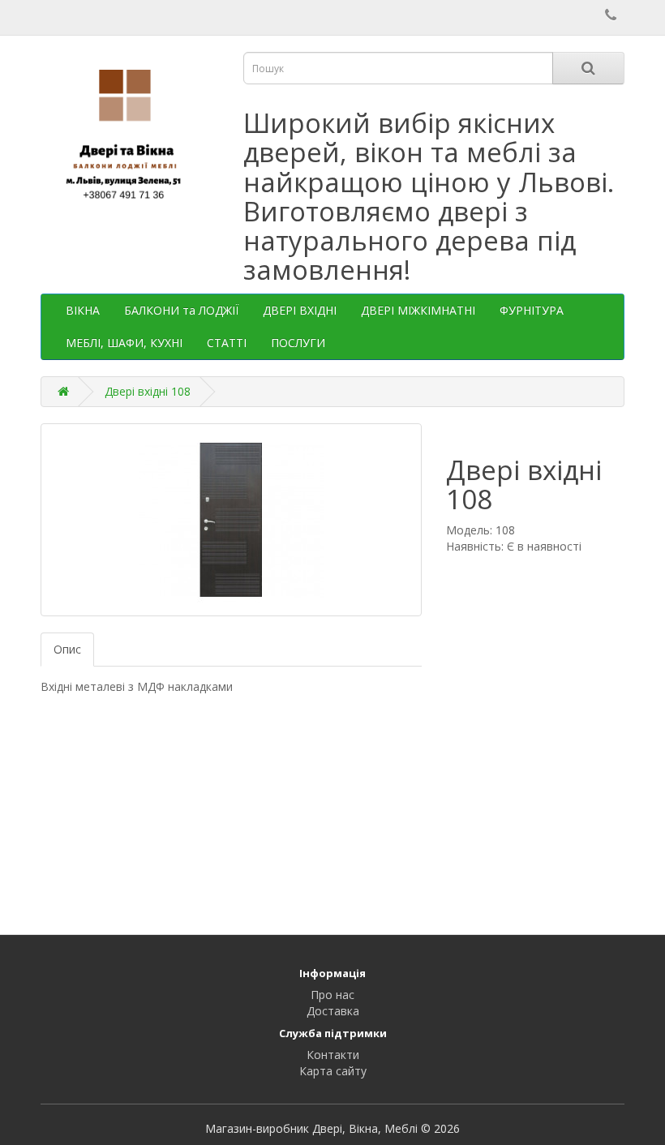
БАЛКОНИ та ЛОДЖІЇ (181, 310)
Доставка (333, 1010)
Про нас (332, 994)
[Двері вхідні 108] (231, 519)
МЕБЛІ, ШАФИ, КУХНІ (124, 342)
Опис (67, 649)
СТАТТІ (227, 342)
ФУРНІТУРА (532, 310)
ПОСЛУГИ (298, 342)
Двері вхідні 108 (148, 391)
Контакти (333, 1054)
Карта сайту (333, 1071)
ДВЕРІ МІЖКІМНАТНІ (418, 310)
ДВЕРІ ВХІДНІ (300, 310)
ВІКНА (83, 310)
